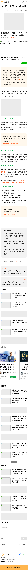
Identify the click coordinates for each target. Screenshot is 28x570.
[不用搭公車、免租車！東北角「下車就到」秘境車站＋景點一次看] (6, 480)
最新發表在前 (22, 544)
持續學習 (11, 6)
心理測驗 (4, 261)
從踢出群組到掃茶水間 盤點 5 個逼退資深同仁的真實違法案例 (19, 498)
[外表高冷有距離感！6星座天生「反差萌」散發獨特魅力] (6, 323)
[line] (22, 554)
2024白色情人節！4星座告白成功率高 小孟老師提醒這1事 (19, 331)
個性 (3, 264)
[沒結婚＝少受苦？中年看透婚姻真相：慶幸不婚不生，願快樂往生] (6, 455)
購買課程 (18, 2)
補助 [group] (21, 11)
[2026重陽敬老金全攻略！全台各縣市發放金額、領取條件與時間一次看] (6, 472)
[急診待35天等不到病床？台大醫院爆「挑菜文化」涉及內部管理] (6, 446)
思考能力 (12, 261)
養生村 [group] (3, 11)
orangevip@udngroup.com (13, 557)
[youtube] (25, 554)
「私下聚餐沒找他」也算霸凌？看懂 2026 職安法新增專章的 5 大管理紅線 (19, 427)
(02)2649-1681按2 (11, 559)
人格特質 (19, 261)
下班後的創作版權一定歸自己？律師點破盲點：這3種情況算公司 (19, 400)
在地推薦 (18, 6)
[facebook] (19, 554)
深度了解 (19, 377)
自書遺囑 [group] (15, 11)
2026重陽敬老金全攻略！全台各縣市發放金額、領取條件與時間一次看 (19, 471)
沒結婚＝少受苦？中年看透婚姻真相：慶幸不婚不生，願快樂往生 (19, 454)
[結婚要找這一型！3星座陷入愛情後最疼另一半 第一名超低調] (6, 305)
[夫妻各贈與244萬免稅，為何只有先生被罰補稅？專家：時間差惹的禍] (6, 419)
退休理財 (4, 6)
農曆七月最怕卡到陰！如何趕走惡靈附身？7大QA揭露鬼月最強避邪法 (19, 391)
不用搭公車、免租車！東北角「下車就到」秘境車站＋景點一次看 (19, 480)
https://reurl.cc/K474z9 (10, 144)
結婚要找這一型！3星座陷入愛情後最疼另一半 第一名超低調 (19, 304)
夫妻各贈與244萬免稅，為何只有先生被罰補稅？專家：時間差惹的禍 (19, 418)
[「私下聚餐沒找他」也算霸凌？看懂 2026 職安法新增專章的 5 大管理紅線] (6, 428)
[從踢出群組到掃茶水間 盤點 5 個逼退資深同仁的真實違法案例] (6, 499)
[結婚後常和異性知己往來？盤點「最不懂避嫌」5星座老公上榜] (6, 296)
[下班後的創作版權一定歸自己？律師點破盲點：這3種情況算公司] (6, 401)
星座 (8, 264)
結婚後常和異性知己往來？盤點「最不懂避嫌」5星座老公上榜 (19, 295)
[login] (23, 2)
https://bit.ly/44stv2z (9, 214)
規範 (2, 538)
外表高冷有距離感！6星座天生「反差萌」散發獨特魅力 (19, 322)
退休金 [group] (9, 11)
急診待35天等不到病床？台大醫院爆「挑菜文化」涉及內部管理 (19, 445)
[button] (26, 2)
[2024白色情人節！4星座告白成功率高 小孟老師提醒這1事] (6, 332)
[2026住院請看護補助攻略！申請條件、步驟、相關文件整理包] (6, 507)
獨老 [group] (26, 11)
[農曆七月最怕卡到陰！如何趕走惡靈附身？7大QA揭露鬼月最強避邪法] (6, 392)
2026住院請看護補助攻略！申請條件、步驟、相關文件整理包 (19, 507)
